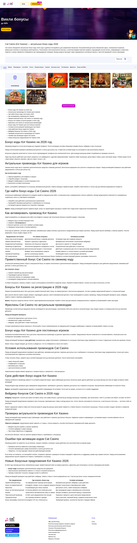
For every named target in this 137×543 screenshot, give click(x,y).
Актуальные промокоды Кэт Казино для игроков (24, 112)
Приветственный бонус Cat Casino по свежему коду (25, 118)
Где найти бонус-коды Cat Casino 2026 (21, 114)
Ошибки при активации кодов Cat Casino (21, 135)
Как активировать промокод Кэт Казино (21, 116)
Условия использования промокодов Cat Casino (24, 127)
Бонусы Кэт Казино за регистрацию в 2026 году (24, 120)
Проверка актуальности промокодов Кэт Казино (24, 133)
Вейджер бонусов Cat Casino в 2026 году (22, 131)
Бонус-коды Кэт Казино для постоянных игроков (24, 125)
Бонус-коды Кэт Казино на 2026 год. (20, 110)
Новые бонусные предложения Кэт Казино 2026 (24, 138)
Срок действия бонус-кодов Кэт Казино (21, 129)
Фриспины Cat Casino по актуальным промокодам (24, 123)
